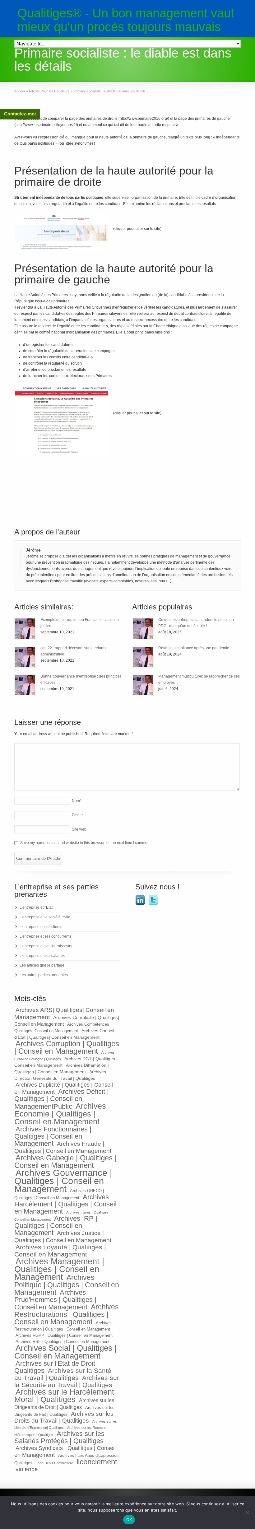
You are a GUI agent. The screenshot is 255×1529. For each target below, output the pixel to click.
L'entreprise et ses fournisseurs (46, 946)
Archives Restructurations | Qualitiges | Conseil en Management (66, 1314)
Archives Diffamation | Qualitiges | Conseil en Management (61, 1068)
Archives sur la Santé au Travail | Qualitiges (62, 1374)
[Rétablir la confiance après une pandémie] (143, 657)
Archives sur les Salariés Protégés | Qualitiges (59, 1437)
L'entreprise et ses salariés (42, 955)
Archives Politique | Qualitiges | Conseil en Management (66, 1284)
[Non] (247, 1512)
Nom (76, 801)
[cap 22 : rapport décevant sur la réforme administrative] (25, 657)
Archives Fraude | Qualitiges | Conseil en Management (62, 1147)
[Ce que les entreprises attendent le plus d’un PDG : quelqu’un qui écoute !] (143, 628)
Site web (79, 829)
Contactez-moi (20, 113)
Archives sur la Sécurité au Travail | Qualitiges (66, 1381)
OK (129, 1519)
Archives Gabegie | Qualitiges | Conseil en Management (65, 1161)
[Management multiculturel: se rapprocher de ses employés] (143, 685)
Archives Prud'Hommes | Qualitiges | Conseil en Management (55, 1300)
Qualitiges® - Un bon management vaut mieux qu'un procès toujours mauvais (125, 20)
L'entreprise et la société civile (45, 917)
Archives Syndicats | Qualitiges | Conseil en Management (65, 1451)
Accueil (19, 91)
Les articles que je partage (42, 965)
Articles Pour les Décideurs (49, 91)
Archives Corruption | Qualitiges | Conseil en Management (66, 1047)
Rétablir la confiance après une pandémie (193, 648)
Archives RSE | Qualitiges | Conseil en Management (62, 1342)
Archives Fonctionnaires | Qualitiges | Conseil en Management (52, 1136)
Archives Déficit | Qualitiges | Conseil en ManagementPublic (61, 1099)
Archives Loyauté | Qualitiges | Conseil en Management (60, 1250)
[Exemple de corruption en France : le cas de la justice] (25, 628)
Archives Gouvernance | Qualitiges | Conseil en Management (63, 1181)
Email (77, 815)
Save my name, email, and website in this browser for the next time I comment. (85, 843)
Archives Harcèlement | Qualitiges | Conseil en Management (65, 1204)
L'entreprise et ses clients (41, 927)
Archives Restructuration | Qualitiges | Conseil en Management (63, 1326)
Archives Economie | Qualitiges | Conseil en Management (60, 1114)
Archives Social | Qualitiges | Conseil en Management (65, 1351)
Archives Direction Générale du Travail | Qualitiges (60, 1075)
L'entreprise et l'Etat (36, 907)
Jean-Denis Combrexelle (54, 1463)
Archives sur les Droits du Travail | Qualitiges (64, 1417)
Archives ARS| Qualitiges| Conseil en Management (64, 1013)
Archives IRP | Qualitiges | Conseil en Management (55, 1225)
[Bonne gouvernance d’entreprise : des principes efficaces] (25, 685)
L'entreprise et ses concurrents (45, 936)
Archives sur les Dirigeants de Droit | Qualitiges (64, 1403)
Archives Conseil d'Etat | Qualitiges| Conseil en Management (64, 1034)
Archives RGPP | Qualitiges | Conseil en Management (64, 1335)
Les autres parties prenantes (44, 975)
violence (27, 1469)
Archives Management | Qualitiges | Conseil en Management (59, 1269)
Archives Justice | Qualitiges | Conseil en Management (62, 1236)
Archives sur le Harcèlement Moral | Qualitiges (64, 1396)
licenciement (96, 1462)
